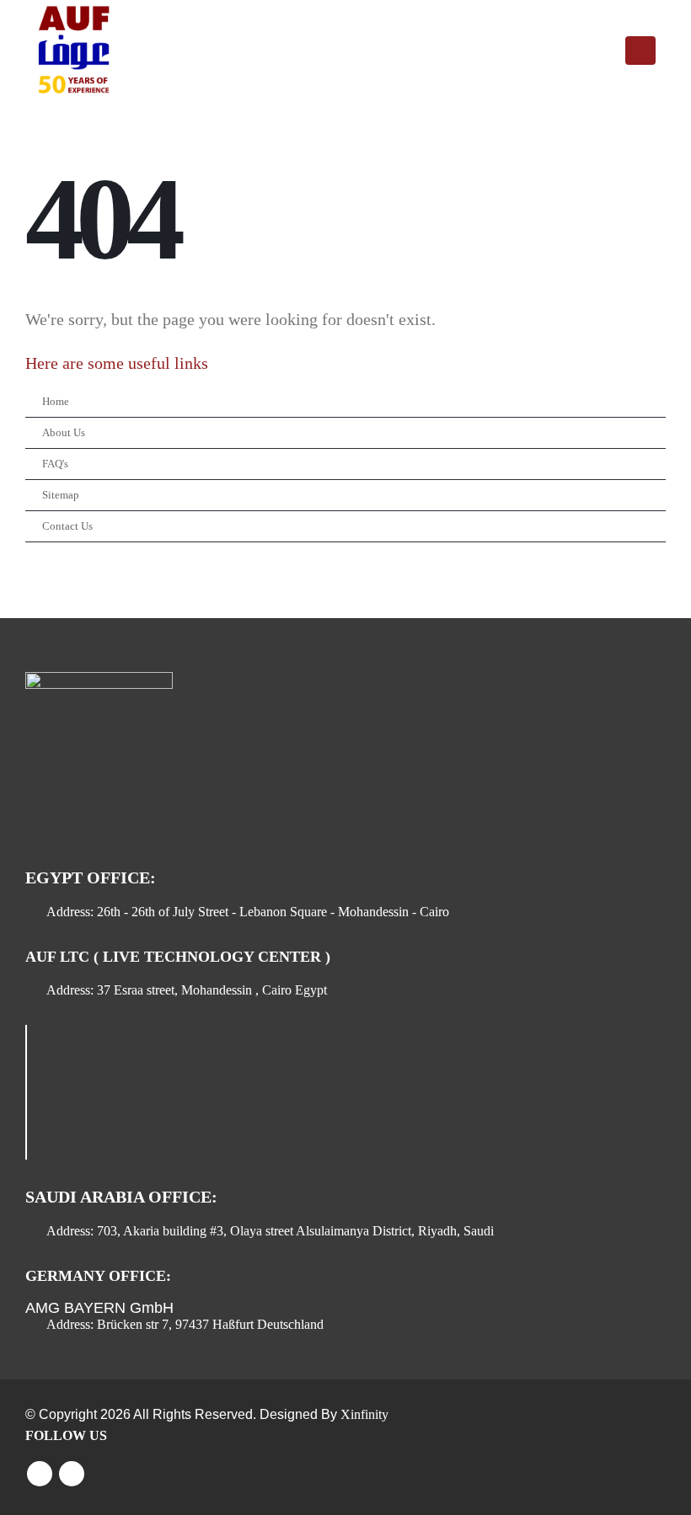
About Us (63, 433)
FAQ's (55, 464)
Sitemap (60, 495)
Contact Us (67, 526)
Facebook (39, 1473)
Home (55, 402)
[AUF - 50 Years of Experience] (71, 50)
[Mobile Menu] (640, 50)
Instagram (71, 1473)
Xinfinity (364, 1414)
